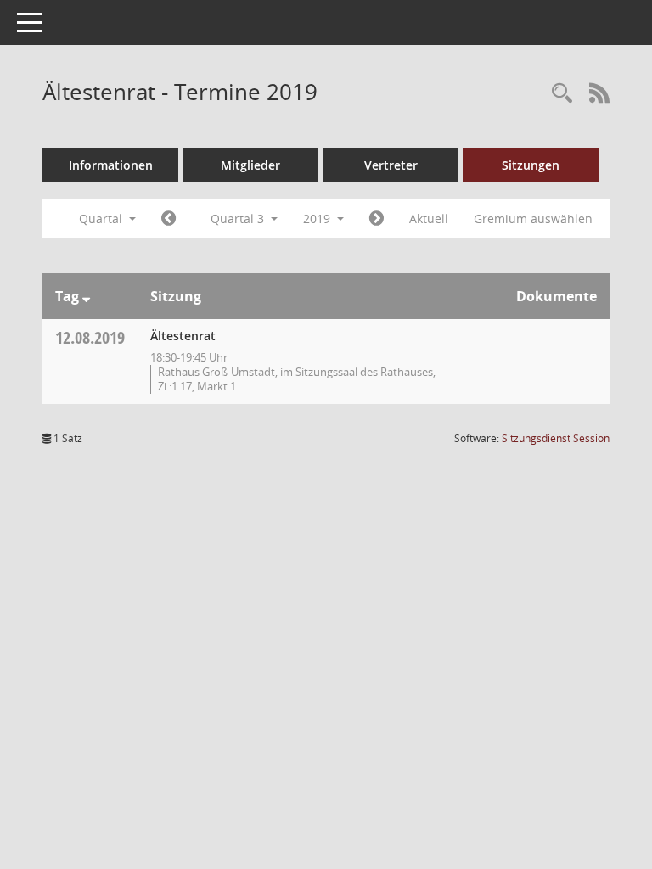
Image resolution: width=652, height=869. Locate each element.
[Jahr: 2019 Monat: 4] (168, 219)
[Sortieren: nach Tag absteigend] (86, 296)
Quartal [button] (102, 218)
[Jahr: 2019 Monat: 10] (376, 219)
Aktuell (428, 218)
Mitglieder (250, 165)
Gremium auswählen (533, 218)
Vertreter (391, 165)
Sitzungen (530, 165)
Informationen (111, 165)
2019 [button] (318, 218)
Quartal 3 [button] (239, 218)
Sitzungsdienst (556, 438)
